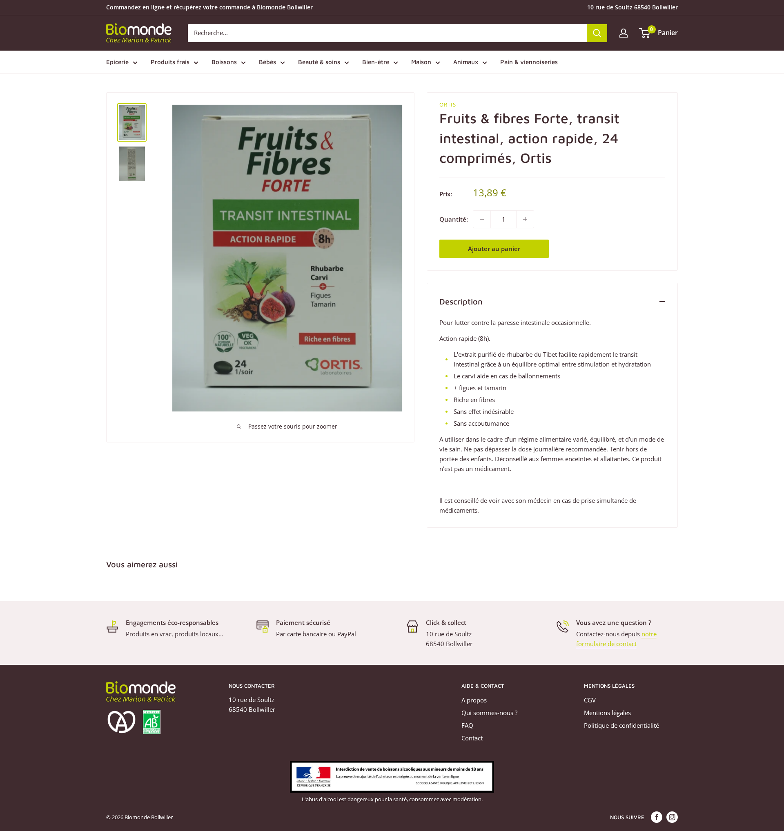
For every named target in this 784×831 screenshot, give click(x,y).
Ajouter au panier (494, 248)
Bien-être (375, 61)
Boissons (224, 61)
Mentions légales (607, 713)
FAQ (467, 725)
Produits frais (170, 61)
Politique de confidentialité (621, 725)
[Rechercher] (597, 33)
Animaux (465, 61)
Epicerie (117, 61)
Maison (421, 61)
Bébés (267, 61)
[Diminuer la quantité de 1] (481, 219)
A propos (474, 700)
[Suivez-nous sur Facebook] (656, 817)
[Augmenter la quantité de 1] (525, 219)
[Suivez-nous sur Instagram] (672, 817)
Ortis (447, 104)
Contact (472, 738)
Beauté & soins (319, 61)
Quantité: (453, 219)
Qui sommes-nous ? (489, 713)
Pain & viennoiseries (529, 61)
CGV (590, 700)
